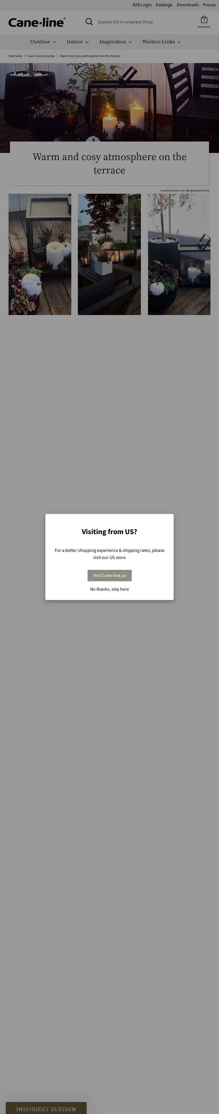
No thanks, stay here (109, 589)
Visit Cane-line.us (109, 575)
